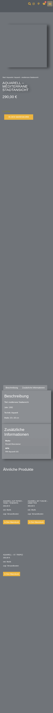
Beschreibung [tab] (12, 388)
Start (4, 77)
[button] (29, 3)
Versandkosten (13, 514)
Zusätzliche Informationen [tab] (33, 388)
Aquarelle (10, 77)
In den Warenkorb (19, 117)
